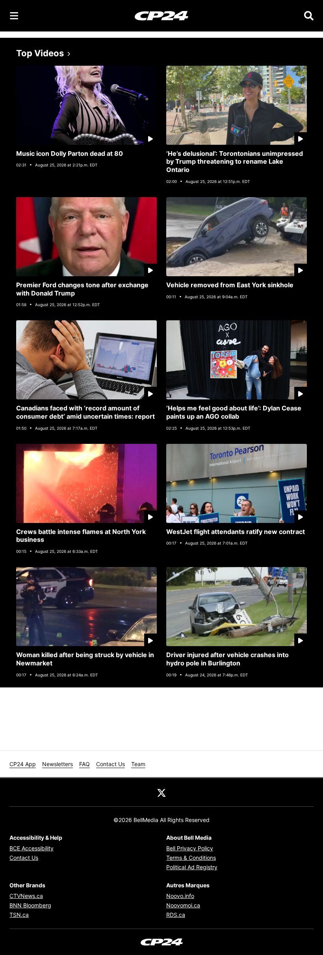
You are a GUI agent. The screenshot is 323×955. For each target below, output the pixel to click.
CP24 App (22, 764)
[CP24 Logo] (161, 15)
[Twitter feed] (161, 792)
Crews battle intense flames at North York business (81, 536)
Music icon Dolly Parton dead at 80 (69, 153)
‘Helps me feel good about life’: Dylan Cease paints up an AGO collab (233, 412)
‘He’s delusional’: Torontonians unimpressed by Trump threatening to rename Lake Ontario (234, 162)
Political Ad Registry (191, 867)
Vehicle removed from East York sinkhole (229, 285)
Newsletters (57, 764)
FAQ (84, 764)
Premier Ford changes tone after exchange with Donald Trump (82, 289)
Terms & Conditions (191, 857)
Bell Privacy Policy (189, 848)
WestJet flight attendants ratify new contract (235, 532)
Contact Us (110, 764)
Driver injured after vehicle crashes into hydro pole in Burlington (227, 659)
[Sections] (14, 15)
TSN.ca (19, 914)
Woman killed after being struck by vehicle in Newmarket (85, 659)
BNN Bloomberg (30, 905)
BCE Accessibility (31, 848)
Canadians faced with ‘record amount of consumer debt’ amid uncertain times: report (85, 412)
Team (138, 764)
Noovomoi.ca (183, 905)
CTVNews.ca (26, 895)
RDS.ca (175, 914)
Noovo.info (180, 895)
